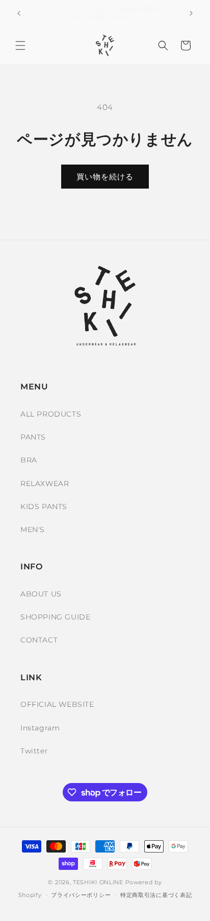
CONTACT (39, 639)
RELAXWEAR (44, 483)
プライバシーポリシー (81, 895)
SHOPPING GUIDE (55, 616)
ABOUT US (41, 593)
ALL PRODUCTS (50, 414)
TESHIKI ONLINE (98, 882)
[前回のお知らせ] (19, 13)
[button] (20, 45)
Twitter (34, 750)
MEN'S (32, 529)
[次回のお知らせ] (191, 13)
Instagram (40, 727)
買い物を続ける (105, 176)
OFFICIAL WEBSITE (57, 704)
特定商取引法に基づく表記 (156, 895)
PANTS (33, 437)
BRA (28, 460)
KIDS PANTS (43, 506)
